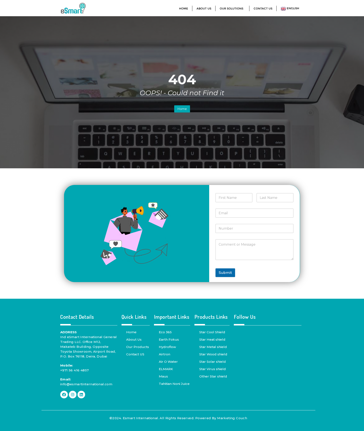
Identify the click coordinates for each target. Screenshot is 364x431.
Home (182, 109)
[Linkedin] (81, 394)
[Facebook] (64, 394)
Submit (225, 272)
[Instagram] (72, 394)
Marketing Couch (232, 418)
